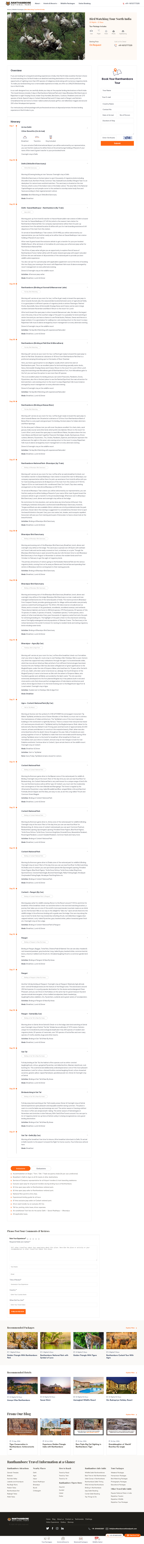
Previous (12, 38)
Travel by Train (64, 1476)
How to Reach (65, 1468)
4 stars (35, 1239)
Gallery (63, 1522)
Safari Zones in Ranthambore (95, 1479)
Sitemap (71, 1522)
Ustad (61, 1493)
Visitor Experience (52, 1522)
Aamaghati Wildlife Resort (84, 1400)
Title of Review (15, 1280)
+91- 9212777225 (132, 3)
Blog (53, 1519)
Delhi (35, 1473)
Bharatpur (36, 1485)
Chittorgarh (37, 1491)
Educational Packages (118, 1485)
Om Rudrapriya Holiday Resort (119, 1400)
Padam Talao (11, 1488)
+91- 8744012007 (98, 1529)
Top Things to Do (91, 1497)
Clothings (88, 1519)
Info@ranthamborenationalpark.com (123, 1529)
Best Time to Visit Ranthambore (95, 1476)
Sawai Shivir (45, 1400)
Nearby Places (39, 1468)
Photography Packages (119, 1482)
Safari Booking (85, 3)
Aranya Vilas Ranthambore (18, 1400)
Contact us (69, 1519)
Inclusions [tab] (20, 1168)
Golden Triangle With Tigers (85, 1355)
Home (9, 9)
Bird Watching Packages (119, 1479)
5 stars (38, 1239)
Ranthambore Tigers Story (70, 1483)
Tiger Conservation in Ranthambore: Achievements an (22, 1446)
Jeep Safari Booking (91, 1491)
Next (80, 38)
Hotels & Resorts (50, 3)
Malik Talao (11, 1497)
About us (60, 1519)
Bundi (35, 1488)
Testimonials (79, 1519)
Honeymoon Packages (118, 1476)
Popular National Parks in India (121, 1493)
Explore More (130, 1328)
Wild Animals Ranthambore (94, 1485)
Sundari (61, 1490)
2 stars (30, 1239)
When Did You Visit (16, 1300)
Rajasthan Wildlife (117, 1499)
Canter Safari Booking (92, 1494)
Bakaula (10, 1476)
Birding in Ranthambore (93, 1488)
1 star (27, 1239)
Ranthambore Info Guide (95, 1468)
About (37, 3)
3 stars (33, 1239)
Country (13, 1290)
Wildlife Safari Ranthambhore (95, 1473)
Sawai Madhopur (39, 1482)
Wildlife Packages (68, 3)
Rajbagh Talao (12, 1494)
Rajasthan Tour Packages (119, 1502)
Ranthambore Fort (13, 1491)
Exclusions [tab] (41, 1168)
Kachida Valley (12, 1479)
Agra (34, 1476)
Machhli (62, 1487)
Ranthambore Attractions (18, 1468)
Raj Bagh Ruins (12, 1485)
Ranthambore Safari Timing (94, 1482)
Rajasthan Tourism (117, 1496)
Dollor (61, 1496)
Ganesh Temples (12, 1473)
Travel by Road (64, 1473)
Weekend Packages (117, 1473)
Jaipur (35, 1479)
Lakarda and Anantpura (15, 1482)
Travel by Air (63, 1479)
